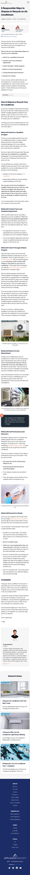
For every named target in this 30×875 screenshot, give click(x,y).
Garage (15, 844)
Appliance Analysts (6, 19)
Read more (6, 663)
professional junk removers (16, 445)
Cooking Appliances (15, 819)
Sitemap (15, 805)
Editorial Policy (15, 800)
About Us (15, 786)
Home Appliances (15, 816)
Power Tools (15, 847)
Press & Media (15, 797)
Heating (15, 828)
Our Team (15, 789)
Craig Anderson (7, 644)
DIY (15, 842)
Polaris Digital (18, 864)
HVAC (14, 19)
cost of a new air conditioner (17, 267)
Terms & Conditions (15, 802)
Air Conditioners (21, 19)
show (11, 95)
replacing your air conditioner (19, 518)
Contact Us (15, 794)
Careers (15, 792)
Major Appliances (15, 814)
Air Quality (15, 830)
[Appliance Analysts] (6, 2)
